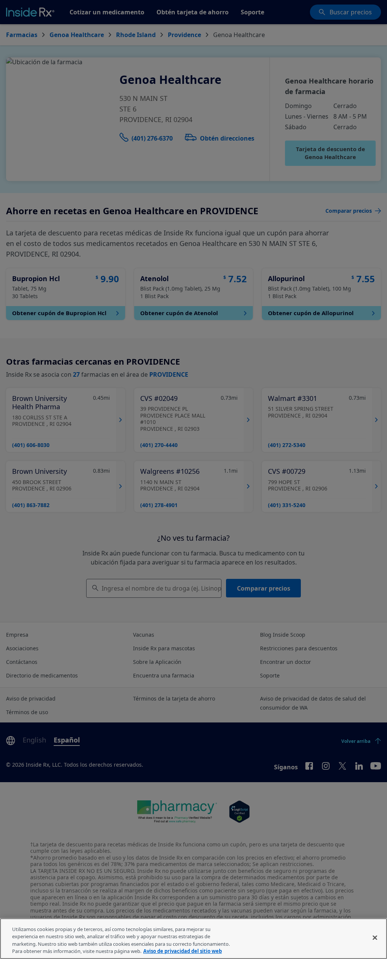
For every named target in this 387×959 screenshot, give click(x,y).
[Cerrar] (375, 937)
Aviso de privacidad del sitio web (182, 951)
